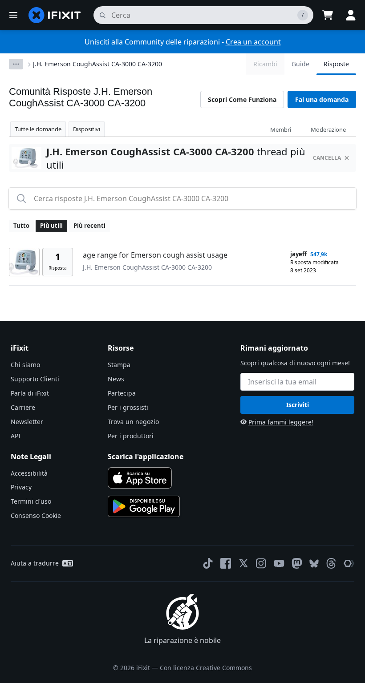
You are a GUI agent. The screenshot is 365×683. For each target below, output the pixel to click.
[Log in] (351, 15)
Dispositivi (86, 129)
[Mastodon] (297, 563)
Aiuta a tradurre (35, 563)
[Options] (16, 64)
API (15, 436)
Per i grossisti (128, 407)
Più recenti (89, 226)
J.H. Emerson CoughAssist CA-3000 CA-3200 (97, 64)
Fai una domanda (322, 99)
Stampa (119, 364)
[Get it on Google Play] (144, 506)
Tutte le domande (38, 129)
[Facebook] (225, 563)
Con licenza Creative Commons (206, 667)
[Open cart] (328, 15)
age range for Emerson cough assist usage (155, 255)
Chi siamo (25, 364)
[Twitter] (243, 563)
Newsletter (27, 421)
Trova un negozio (133, 421)
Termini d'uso (31, 501)
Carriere (23, 407)
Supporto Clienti (35, 379)
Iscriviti (297, 404)
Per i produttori (131, 436)
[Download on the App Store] (140, 478)
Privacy (21, 487)
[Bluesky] (314, 563)
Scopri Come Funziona (242, 99)
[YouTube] (279, 563)
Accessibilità (29, 473)
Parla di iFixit (30, 393)
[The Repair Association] (349, 563)
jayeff (298, 254)
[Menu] (13, 15)
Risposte (336, 64)
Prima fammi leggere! (280, 422)
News (116, 379)
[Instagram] (261, 563)
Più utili (51, 226)
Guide (300, 64)
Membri (280, 129)
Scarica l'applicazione (145, 456)
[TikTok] (208, 563)
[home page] (54, 15)
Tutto (21, 226)
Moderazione (328, 129)
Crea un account (253, 42)
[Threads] (331, 563)
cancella (327, 158)
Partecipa (122, 393)
